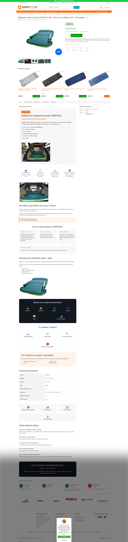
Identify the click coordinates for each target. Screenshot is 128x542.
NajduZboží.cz (21, 541)
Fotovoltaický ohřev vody (95, 531)
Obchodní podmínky (53, 2)
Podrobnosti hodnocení (33, 19)
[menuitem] (23, 12)
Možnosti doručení (84, 31)
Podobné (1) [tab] (37, 102)
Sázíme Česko (58, 516)
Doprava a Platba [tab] (28, 102)
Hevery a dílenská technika (83, 531)
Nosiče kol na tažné (73, 531)
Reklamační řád (39, 523)
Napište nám (39, 525)
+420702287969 (80, 520)
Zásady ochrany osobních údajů (69, 2)
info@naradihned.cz (81, 516)
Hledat (76, 7)
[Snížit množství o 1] (70, 36)
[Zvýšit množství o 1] (70, 34)
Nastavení (64, 540)
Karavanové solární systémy (51, 531)
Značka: (43, 19)
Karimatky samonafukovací (91, 109)
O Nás (37, 526)
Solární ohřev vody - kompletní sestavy (36, 531)
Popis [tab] (20, 102)
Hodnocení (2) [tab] (45, 102)
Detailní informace (69, 44)
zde (64, 533)
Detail (107, 96)
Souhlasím (65, 536)
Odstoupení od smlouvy (41, 521)
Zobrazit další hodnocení (104, 493)
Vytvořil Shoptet (107, 537)
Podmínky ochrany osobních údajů (43, 519)
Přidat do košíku (77, 35)
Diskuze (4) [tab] (53, 102)
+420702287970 (80, 518)
